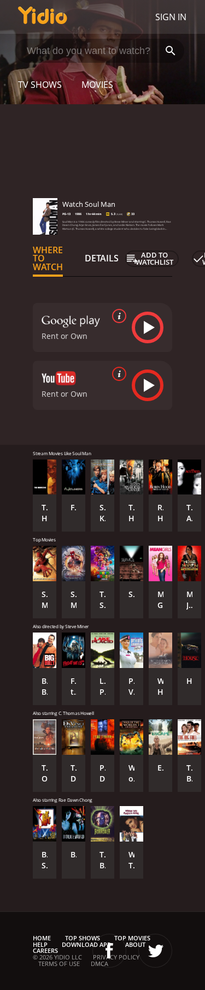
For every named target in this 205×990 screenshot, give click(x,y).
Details (102, 258)
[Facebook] (109, 951)
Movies (97, 85)
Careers (45, 950)
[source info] (117, 316)
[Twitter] (155, 951)
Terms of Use (59, 963)
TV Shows (40, 85)
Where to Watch (48, 258)
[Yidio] (42, 17)
